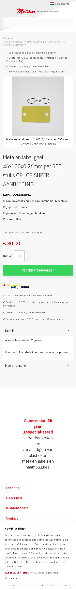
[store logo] (38, 11)
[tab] (38, 331)
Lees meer (11, 578)
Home (6, 37)
